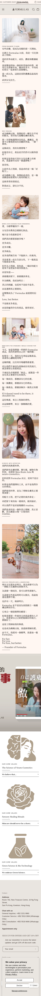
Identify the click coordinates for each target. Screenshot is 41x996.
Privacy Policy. (11, 974)
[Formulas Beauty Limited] (20, 9)
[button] (33, 9)
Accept (19, 980)
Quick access (6, 957)
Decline (19, 985)
